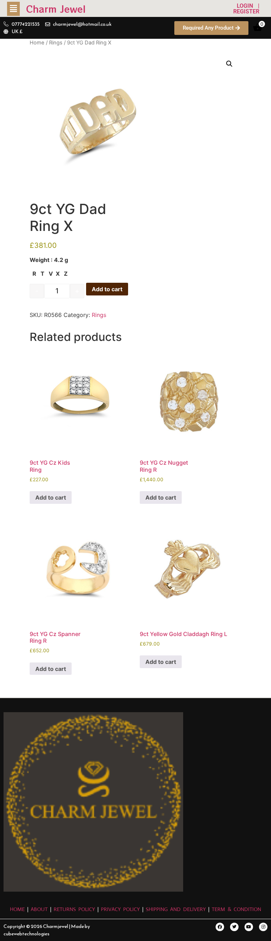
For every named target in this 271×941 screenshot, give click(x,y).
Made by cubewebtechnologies (47, 930)
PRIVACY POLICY (120, 909)
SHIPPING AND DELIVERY (177, 909)
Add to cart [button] (50, 497)
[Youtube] (249, 927)
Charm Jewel (56, 8)
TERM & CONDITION (236, 909)
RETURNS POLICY (74, 909)
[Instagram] (263, 927)
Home (37, 42)
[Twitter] (234, 927)
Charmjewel (56, 926)
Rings (55, 42)
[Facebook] (220, 927)
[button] (16, 9)
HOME (18, 909)
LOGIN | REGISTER (246, 8)
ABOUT (39, 909)
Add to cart (107, 289)
